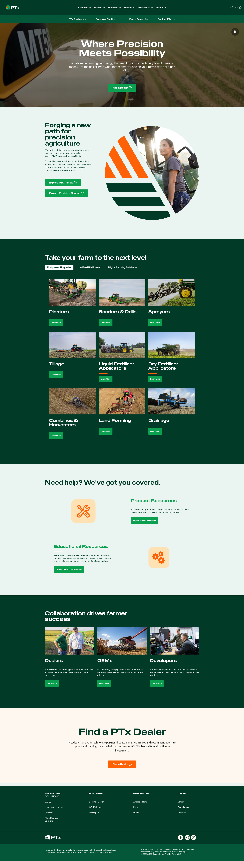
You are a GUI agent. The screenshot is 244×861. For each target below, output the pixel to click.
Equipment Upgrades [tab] (59, 267)
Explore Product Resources (144, 520)
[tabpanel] (122, 362)
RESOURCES (141, 793)
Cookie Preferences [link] (105, 852)
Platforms (49, 812)
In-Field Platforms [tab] (90, 267)
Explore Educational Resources (69, 569)
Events (136, 807)
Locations (182, 812)
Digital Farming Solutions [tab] (122, 267)
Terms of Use (49, 850)
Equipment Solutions (54, 807)
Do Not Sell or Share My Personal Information (78, 850)
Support (136, 812)
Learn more (155, 431)
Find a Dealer (183, 807)
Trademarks (92, 852)
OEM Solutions (95, 807)
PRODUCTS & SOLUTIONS (53, 795)
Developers (94, 812)
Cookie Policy (81, 852)
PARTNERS (96, 793)
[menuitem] (84, 7)
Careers (181, 801)
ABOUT (182, 793)
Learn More (56, 322)
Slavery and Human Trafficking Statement (60, 852)
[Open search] (232, 7)
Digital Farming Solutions (51, 819)
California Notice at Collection (106, 850)
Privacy (58, 850)
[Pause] (235, 32)
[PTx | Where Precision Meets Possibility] (13, 7)
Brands (48, 802)
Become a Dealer (96, 801)
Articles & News (140, 801)
